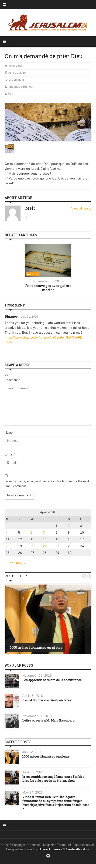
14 (45, 539)
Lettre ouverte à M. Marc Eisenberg (48, 720)
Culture (33, 273)
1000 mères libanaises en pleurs (36, 647)
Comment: (12, 380)
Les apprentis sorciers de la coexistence (52, 680)
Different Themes (50, 849)
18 (8, 546)
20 (32, 546)
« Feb (9, 563)
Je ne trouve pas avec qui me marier (48, 287)
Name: (10, 432)
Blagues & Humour (21, 86)
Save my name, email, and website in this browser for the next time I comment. (47, 483)
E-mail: (10, 454)
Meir (10, 93)
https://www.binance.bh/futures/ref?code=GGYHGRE (43, 337)
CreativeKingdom (77, 849)
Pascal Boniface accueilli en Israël (47, 700)
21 (45, 546)
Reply (8, 342)
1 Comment (16, 79)
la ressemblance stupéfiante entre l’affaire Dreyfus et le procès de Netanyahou (53, 778)
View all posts (81, 208)
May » (20, 563)
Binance (11, 316)
